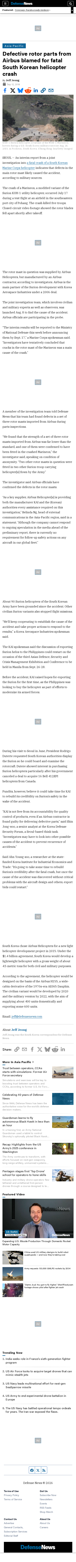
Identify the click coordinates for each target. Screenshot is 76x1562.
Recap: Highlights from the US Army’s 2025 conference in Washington (21, 1148)
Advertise (9, 1523)
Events (43, 1503)
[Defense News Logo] (21, 3)
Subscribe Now (48, 1495)
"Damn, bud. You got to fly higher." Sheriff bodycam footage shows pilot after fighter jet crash (48, 1286)
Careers (44, 1527)
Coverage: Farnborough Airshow (32, 10)
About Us (45, 1523)
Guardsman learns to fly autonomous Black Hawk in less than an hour (25, 1121)
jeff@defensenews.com (27, 1016)
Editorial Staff (11, 1535)
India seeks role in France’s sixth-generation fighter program (38, 1360)
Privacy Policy (11, 1495)
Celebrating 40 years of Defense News (22, 1096)
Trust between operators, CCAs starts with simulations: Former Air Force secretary (24, 1071)
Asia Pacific (14, 46)
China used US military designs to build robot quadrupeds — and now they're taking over (46, 1253)
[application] (37, 1218)
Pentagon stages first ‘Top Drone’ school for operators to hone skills (24, 1173)
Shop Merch (46, 1512)
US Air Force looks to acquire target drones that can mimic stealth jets (39, 1373)
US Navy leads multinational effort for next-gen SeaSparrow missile (35, 1385)
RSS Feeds (45, 1507)
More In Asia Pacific (16, 1062)
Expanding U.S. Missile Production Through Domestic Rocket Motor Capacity (36, 1242)
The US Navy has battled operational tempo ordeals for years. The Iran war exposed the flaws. (38, 1410)
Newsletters (46, 1499)
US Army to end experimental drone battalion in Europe (36, 1397)
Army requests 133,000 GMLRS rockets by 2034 (47, 1268)
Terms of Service (13, 1499)
